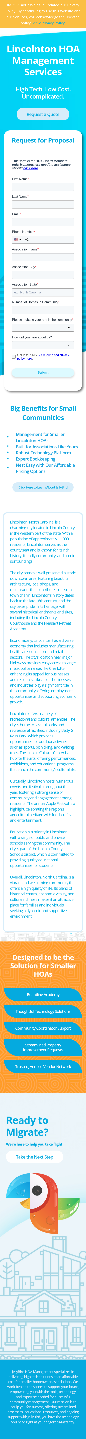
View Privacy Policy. (49, 23)
